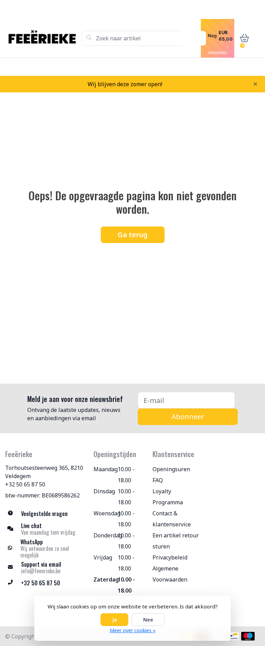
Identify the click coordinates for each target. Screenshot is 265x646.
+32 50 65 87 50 (25, 484)
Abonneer (187, 416)
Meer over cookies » (133, 630)
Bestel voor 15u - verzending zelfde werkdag (139, 66)
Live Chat (213, 66)
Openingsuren (171, 469)
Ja (114, 619)
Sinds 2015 (247, 66)
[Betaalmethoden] (232, 636)
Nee (148, 619)
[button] (243, 38)
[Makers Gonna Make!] (43, 38)
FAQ (158, 480)
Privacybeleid (170, 557)
